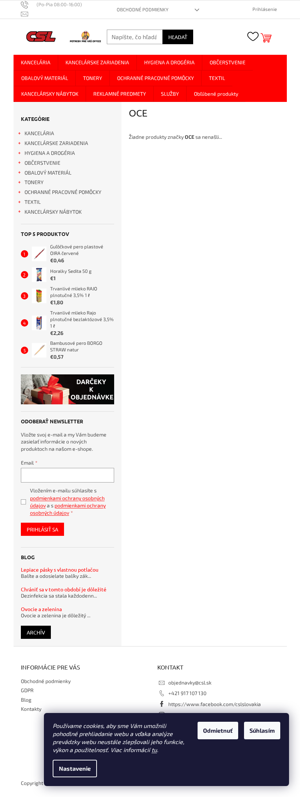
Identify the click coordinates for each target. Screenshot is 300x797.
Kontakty (31, 709)
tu (154, 749)
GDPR (27, 690)
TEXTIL (33, 202)
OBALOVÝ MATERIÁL (48, 172)
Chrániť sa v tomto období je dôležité (63, 589)
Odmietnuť (218, 730)
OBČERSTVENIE (42, 163)
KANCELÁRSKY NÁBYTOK (53, 212)
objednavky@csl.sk (189, 682)
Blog (26, 700)
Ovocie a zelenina (41, 609)
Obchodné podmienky (142, 9)
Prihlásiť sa (42, 529)
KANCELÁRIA (39, 133)
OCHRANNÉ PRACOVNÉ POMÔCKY (63, 192)
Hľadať (177, 37)
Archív (36, 632)
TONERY (34, 182)
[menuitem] (36, 62)
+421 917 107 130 (187, 693)
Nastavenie (75, 768)
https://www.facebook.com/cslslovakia (214, 704)
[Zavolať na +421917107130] (55, 4)
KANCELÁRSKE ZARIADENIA (56, 143)
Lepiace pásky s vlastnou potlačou (59, 569)
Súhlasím (262, 730)
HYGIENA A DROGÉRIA (50, 153)
